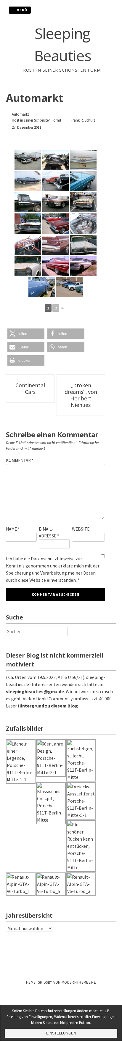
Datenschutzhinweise (53, 559)
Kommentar (19, 460)
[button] (25, 333)
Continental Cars (30, 388)
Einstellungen (61, 1033)
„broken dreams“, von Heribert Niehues (81, 394)
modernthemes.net (80, 982)
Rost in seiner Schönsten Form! (36, 120)
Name (13, 529)
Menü (21, 10)
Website (80, 529)
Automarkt (20, 114)
